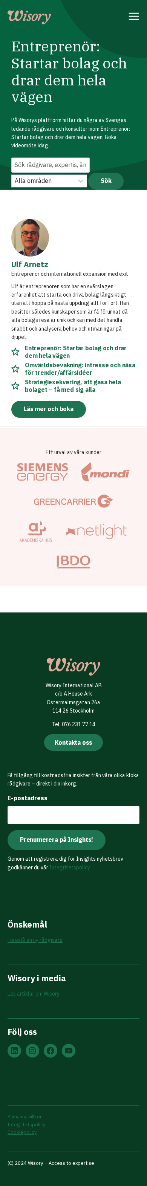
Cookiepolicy (22, 1132)
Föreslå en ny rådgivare (35, 940)
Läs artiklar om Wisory (34, 993)
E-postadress (27, 798)
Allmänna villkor (25, 1116)
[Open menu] (134, 17)
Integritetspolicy (69, 867)
